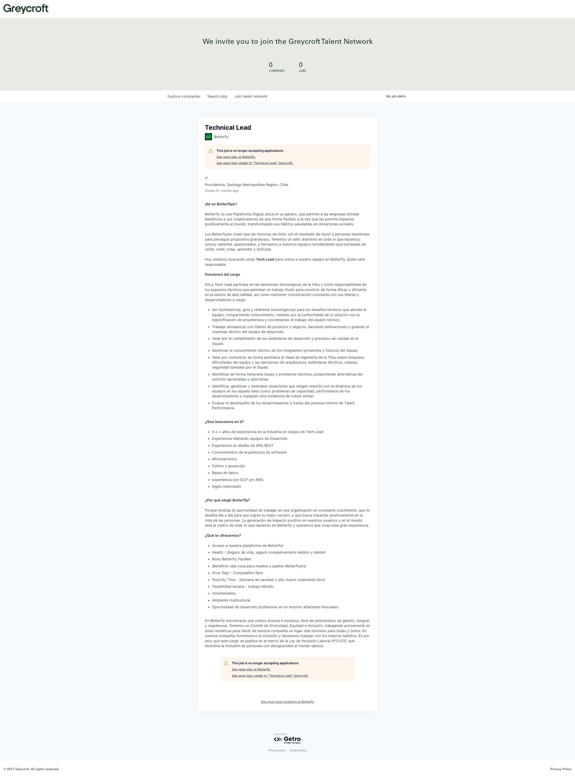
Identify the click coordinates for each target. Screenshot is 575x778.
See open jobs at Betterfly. (236, 157)
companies (184, 96)
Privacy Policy (561, 769)
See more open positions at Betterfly (287, 702)
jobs (217, 96)
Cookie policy (298, 750)
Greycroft (25, 9)
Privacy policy (277, 750)
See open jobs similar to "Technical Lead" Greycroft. (255, 163)
